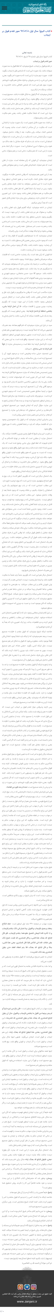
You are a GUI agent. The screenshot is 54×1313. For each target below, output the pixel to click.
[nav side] (4, 8)
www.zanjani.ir (27, 1301)
